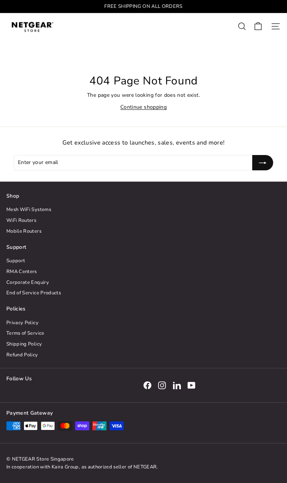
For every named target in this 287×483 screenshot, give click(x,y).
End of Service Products (33, 293)
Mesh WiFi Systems (28, 209)
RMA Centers (21, 271)
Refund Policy (22, 355)
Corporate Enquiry (27, 282)
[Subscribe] (262, 162)
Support (15, 260)
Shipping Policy (24, 344)
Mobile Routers (23, 231)
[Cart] (258, 26)
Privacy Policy (22, 322)
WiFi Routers (21, 220)
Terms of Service (25, 333)
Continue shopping (143, 107)
